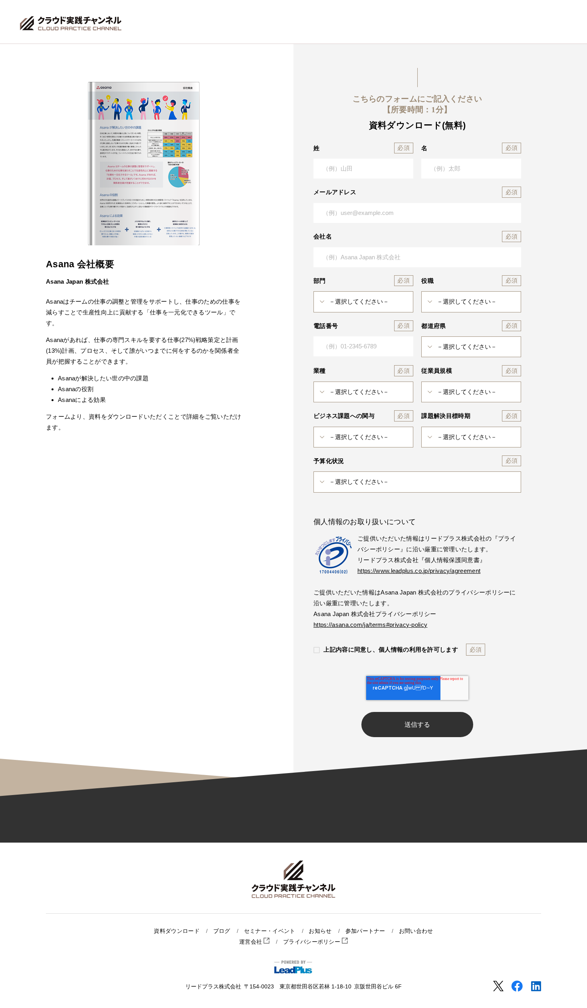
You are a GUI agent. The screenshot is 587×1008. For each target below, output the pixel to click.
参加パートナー (365, 931)
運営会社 (251, 942)
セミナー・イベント (269, 931)
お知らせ (320, 931)
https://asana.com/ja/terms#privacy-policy (370, 624)
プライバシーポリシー (312, 942)
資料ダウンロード (176, 931)
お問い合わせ (416, 931)
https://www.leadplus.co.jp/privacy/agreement (418, 570)
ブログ (221, 931)
